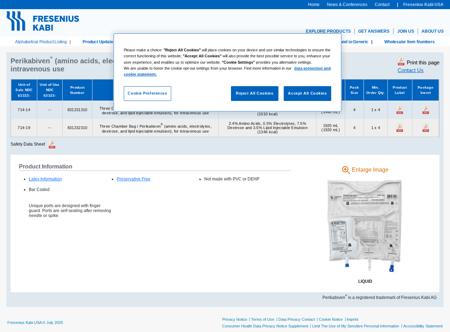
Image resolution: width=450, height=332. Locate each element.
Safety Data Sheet (28, 144)
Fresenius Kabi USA (423, 4)
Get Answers (374, 31)
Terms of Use (262, 319)
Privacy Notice (234, 319)
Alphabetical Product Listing (40, 41)
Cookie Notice (331, 319)
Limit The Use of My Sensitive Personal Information (355, 326)
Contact (382, 4)
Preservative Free (133, 179)
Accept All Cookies (307, 93)
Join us (405, 31)
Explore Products (328, 31)
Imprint (352, 319)
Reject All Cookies (254, 93)
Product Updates (99, 41)
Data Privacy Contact (296, 319)
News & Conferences (347, 4)
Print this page (423, 62)
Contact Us (411, 70)
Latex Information (45, 179)
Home (314, 4)
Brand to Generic (351, 41)
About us (433, 31)
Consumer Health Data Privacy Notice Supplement (265, 326)
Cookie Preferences (147, 93)
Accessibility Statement (423, 326)
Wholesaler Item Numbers (409, 41)
